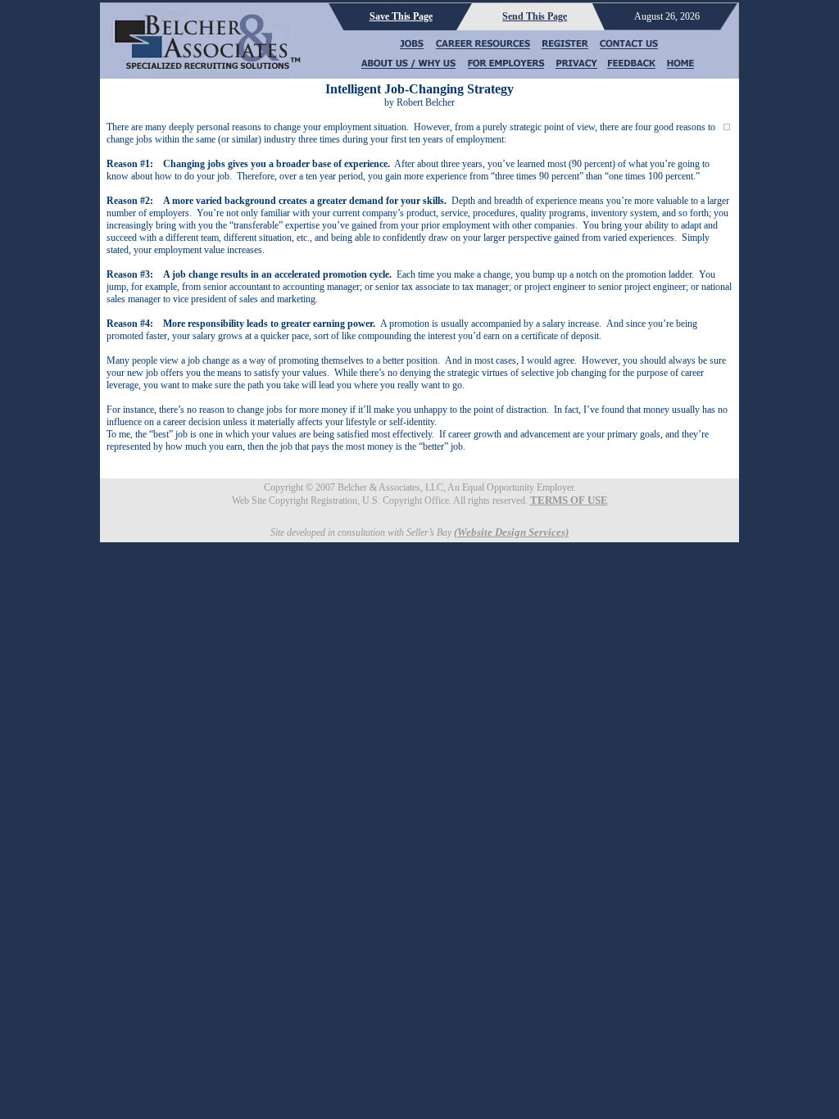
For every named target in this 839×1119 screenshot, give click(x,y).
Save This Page (401, 16)
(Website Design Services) (511, 532)
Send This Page (534, 16)
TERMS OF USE (569, 500)
